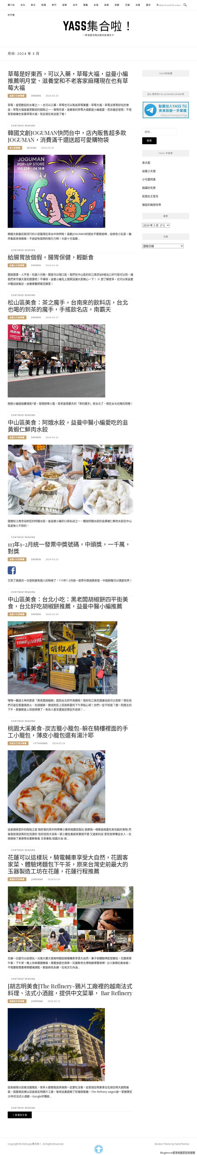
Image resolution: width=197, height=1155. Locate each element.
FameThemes (182, 1144)
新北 (33, 4)
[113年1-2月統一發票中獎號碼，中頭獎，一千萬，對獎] (12, 570)
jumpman (37, 879)
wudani (32, 147)
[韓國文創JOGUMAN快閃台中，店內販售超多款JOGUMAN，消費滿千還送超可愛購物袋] (56, 191)
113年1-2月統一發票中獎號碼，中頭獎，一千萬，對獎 (69, 547)
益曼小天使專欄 (17, 95)
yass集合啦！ (98, 26)
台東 (138, 4)
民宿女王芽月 (150, 196)
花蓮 (127, 4)
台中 (75, 4)
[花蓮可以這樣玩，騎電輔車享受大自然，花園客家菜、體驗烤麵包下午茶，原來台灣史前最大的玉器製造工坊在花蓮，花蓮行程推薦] (71, 919)
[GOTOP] (98, 1149)
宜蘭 (117, 4)
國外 (148, 4)
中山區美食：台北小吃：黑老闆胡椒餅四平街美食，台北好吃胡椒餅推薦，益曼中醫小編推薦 (68, 602)
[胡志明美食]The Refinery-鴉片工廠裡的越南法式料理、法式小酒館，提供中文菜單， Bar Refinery (70, 989)
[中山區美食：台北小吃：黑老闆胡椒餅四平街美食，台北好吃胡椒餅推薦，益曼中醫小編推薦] (62, 657)
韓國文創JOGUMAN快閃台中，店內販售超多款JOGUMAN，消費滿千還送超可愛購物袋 (67, 136)
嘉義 (85, 4)
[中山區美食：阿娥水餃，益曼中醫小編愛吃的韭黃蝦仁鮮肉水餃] (71, 479)
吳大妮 (146, 162)
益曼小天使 (149, 171)
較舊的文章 (21, 1114)
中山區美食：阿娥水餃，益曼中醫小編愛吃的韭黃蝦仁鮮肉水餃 (68, 425)
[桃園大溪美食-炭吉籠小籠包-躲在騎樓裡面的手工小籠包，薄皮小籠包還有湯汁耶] (56, 786)
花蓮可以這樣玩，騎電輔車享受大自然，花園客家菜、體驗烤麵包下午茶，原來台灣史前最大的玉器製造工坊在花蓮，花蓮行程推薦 (68, 864)
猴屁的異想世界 (151, 205)
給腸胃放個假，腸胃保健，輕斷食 (51, 257)
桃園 (43, 4)
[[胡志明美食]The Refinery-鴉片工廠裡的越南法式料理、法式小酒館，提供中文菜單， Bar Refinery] (56, 1044)
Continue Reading (23, 125)
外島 (159, 4)
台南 (96, 4)
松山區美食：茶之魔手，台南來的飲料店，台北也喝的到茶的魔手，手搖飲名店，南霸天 (68, 305)
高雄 (106, 4)
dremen (36, 95)
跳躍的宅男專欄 (17, 879)
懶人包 (11, 4)
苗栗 (64, 4)
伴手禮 (11, 14)
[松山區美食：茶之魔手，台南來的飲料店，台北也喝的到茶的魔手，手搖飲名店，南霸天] (56, 360)
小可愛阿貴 (149, 179)
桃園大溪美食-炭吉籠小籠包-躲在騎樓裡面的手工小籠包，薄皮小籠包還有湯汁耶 (68, 731)
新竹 (54, 4)
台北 (23, 4)
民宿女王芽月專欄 (18, 743)
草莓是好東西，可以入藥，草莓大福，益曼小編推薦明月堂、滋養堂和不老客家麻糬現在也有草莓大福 (68, 80)
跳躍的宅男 (149, 188)
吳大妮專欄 (15, 148)
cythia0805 (40, 743)
